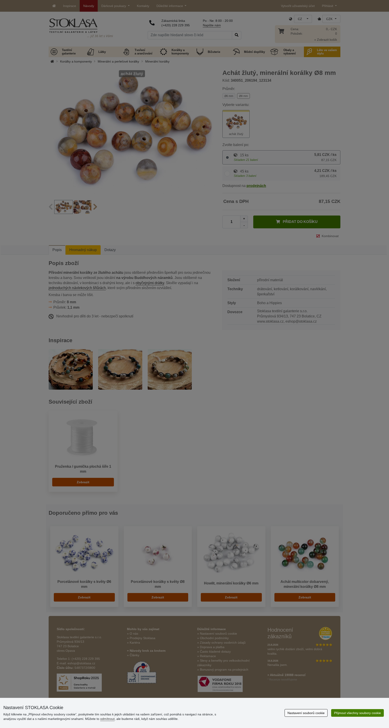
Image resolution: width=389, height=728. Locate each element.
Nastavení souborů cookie (306, 713)
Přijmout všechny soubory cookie (357, 713)
